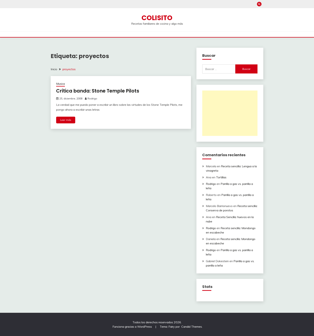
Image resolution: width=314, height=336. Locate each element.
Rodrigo (92, 98)
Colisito (157, 17)
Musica (60, 83)
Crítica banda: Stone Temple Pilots (97, 91)
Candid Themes (191, 326)
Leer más (65, 120)
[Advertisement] (229, 113)
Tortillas (221, 177)
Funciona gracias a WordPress (132, 326)
